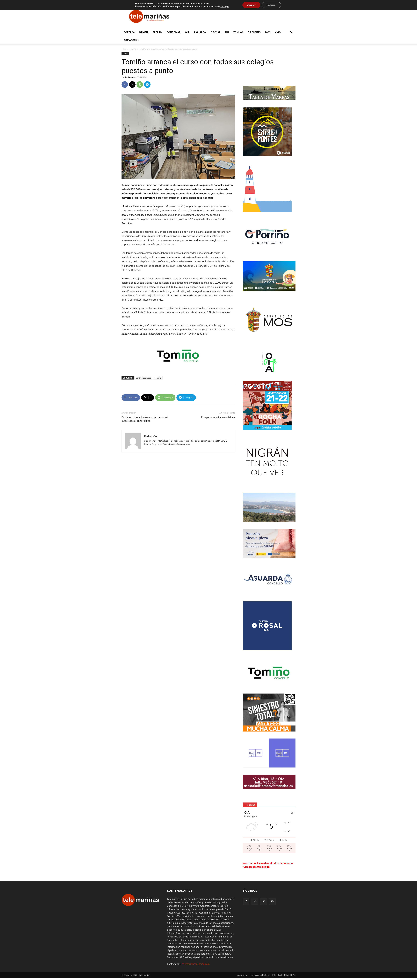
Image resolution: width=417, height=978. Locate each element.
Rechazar (271, 5)
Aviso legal (242, 975)
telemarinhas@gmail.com (196, 963)
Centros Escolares (143, 378)
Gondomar (173, 32)
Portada (129, 32)
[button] (291, 32)
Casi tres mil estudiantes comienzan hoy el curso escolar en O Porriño (145, 419)
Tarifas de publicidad (259, 975)
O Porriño (254, 32)
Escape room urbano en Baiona (218, 417)
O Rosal (215, 32)
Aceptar (251, 5)
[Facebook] (125, 84)
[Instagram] (255, 901)
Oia (187, 32)
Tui (227, 32)
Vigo (278, 32)
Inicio (124, 49)
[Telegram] (147, 84)
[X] (132, 84)
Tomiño (238, 32)
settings (225, 6)
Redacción (130, 77)
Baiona (143, 32)
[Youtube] (272, 901)
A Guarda (200, 32)
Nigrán (157, 32)
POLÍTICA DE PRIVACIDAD (283, 975)
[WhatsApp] (140, 84)
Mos (267, 32)
